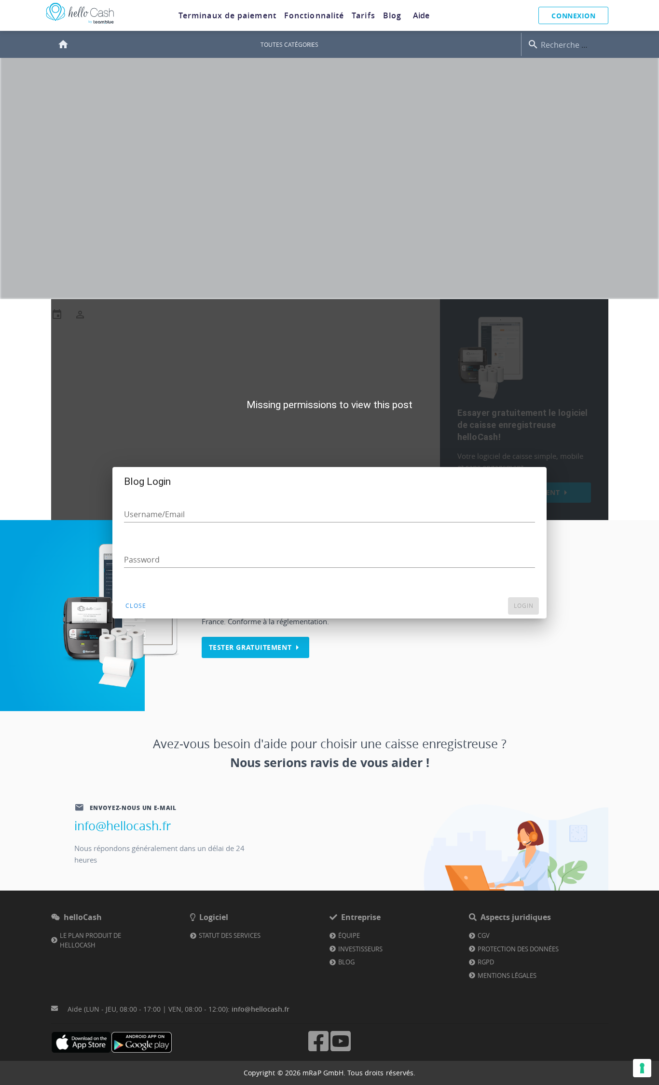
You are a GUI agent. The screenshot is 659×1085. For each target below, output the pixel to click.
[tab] (227, 15)
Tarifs (363, 15)
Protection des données (518, 949)
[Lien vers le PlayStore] (141, 1042)
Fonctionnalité (314, 15)
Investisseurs (360, 949)
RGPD (486, 962)
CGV (484, 935)
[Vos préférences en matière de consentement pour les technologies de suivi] (642, 1068)
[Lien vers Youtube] (340, 1050)
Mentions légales (507, 975)
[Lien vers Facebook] (318, 1050)
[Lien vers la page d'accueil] (80, 23)
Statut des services (230, 935)
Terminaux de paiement (227, 15)
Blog (392, 15)
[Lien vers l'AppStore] (81, 1042)
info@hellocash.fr (122, 826)
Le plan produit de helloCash (90, 940)
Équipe (349, 935)
